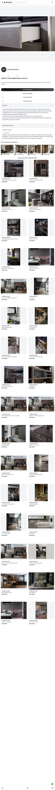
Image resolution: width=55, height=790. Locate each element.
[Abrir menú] (52, 2)
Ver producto (4, 181)
